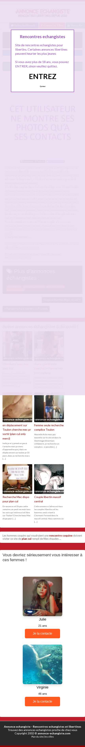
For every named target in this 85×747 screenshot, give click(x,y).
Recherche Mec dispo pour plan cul (16, 499)
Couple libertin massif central (47, 499)
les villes (49, 736)
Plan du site (37, 736)
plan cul (26, 538)
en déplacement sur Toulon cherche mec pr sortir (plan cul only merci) (17, 431)
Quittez (42, 86)
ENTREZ (42, 76)
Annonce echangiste (17, 726)
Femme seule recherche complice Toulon (49, 427)
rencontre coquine (61, 535)
